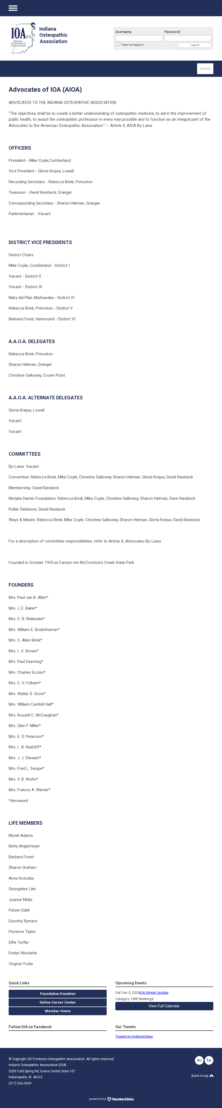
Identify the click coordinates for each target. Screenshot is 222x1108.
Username (123, 32)
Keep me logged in (133, 44)
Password (172, 32)
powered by (98, 1099)
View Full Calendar (164, 1006)
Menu (13, 8)
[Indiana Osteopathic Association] (55, 38)
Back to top (200, 1076)
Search (205, 69)
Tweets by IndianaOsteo (134, 1036)
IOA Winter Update (153, 993)
